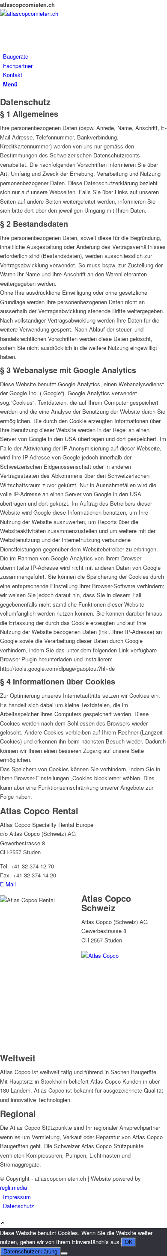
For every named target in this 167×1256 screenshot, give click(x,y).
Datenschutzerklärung (30, 1251)
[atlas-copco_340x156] (64, 13)
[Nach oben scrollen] (3, 1223)
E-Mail (8, 884)
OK (129, 1242)
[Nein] (64, 1253)
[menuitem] (85, 56)
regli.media (13, 1187)
